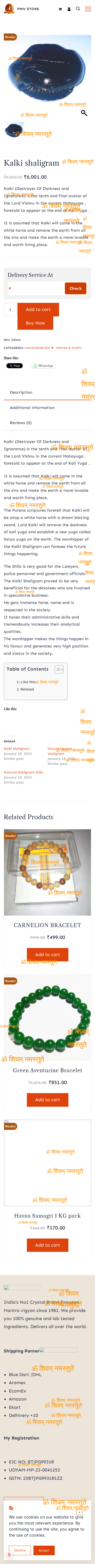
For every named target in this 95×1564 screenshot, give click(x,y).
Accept (44, 1550)
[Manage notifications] (9, 1555)
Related (27, 689)
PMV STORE (28, 9)
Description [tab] (21, 392)
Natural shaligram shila (23, 772)
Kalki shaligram (17, 749)
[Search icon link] (78, 9)
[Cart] (60, 9)
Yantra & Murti (69, 348)
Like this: (28, 682)
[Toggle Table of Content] (56, 669)
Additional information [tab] (32, 407)
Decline (20, 1550)
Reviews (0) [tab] (21, 422)
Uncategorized (37, 348)
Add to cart (38, 309)
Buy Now (35, 323)
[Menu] (88, 9)
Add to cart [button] (47, 954)
